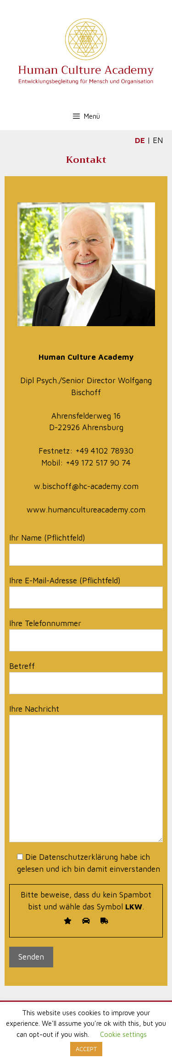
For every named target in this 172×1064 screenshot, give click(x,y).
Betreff (22, 666)
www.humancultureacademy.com (86, 509)
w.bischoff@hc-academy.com (86, 486)
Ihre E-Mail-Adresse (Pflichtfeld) (65, 580)
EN (158, 140)
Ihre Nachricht (34, 708)
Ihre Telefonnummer (45, 623)
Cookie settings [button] (123, 1034)
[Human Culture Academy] (86, 50)
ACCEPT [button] (86, 1048)
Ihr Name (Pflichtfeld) (47, 537)
